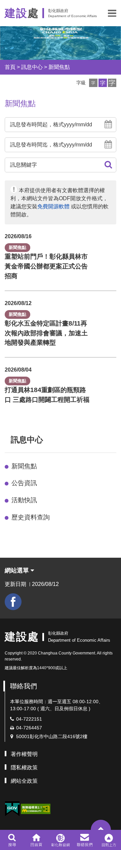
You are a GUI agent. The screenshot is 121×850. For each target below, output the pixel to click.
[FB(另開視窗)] (13, 601)
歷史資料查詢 (30, 517)
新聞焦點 (59, 67)
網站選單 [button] (18, 570)
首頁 (10, 67)
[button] (112, 13)
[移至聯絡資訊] (85, 840)
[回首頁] (36, 840)
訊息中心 (32, 67)
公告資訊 (24, 482)
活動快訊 (24, 500)
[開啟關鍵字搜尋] (12, 840)
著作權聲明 (24, 754)
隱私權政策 (24, 767)
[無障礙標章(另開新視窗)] (35, 808)
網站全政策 (24, 781)
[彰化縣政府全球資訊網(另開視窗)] (60, 840)
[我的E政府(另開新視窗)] (12, 808)
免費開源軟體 (53, 206)
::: (8, 439)
